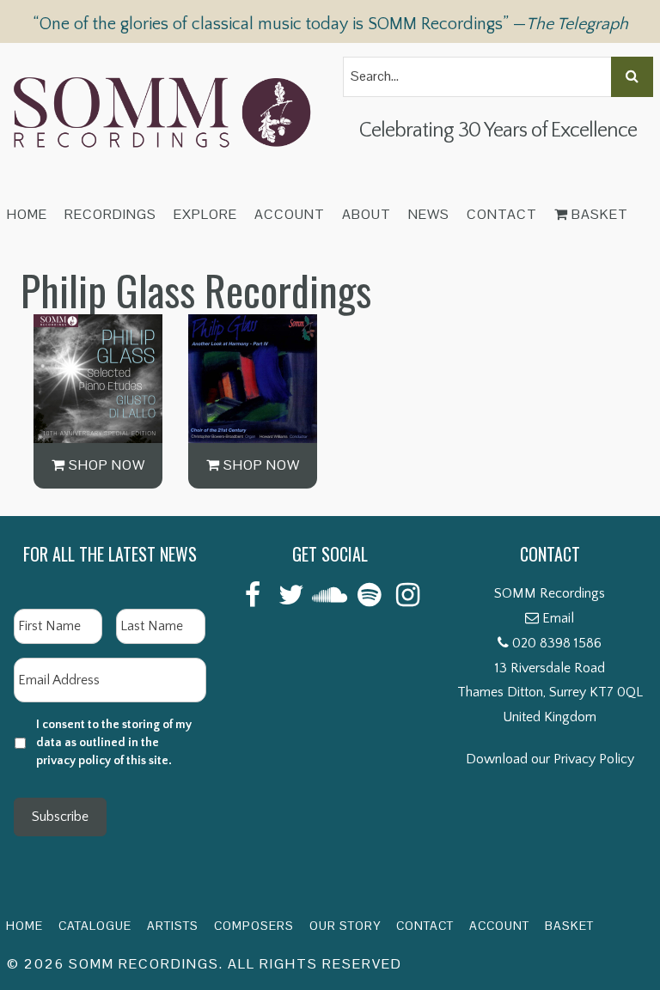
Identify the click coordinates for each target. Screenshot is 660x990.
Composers (254, 925)
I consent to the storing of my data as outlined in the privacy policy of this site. (114, 743)
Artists (173, 925)
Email (558, 618)
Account (289, 214)
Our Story (345, 925)
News (428, 214)
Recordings (110, 214)
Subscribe (60, 816)
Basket (598, 214)
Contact (502, 214)
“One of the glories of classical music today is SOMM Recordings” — (330, 24)
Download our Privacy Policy (550, 759)
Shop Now (105, 465)
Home (27, 214)
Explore (205, 214)
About (366, 214)
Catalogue (94, 925)
